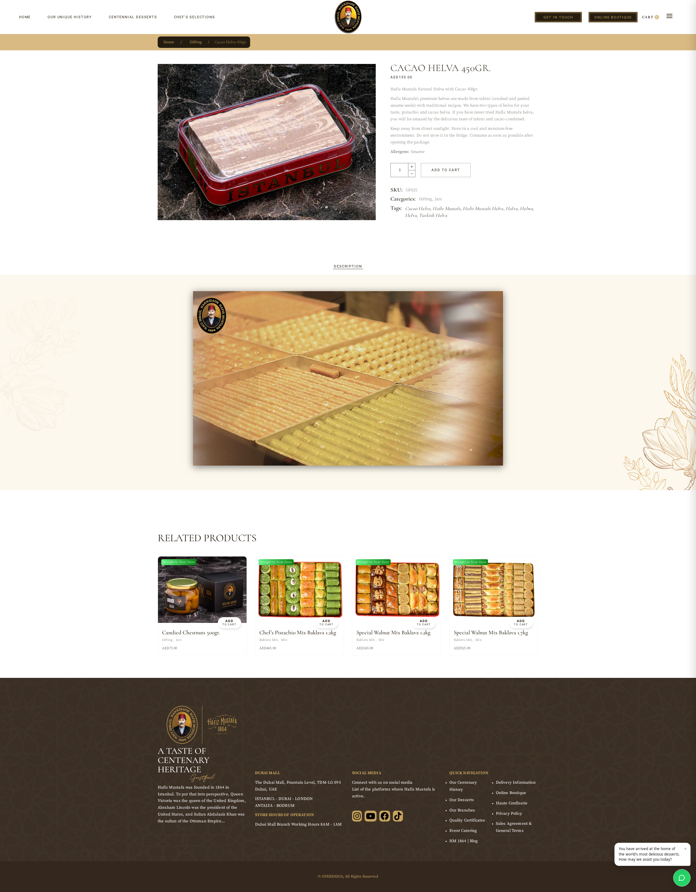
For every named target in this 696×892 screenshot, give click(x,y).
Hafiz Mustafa (446, 208)
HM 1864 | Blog (463, 841)
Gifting (425, 199)
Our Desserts (461, 799)
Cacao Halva (417, 208)
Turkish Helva (433, 215)
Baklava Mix (268, 640)
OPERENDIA (332, 876)
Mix (284, 640)
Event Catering (463, 830)
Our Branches (462, 810)
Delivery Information (516, 782)
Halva (512, 208)
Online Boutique (511, 792)
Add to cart (445, 170)
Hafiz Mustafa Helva (483, 208)
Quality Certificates (467, 820)
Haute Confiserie (511, 803)
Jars (438, 199)
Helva (411, 215)
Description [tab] (348, 266)
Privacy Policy (509, 813)
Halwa (526, 208)
